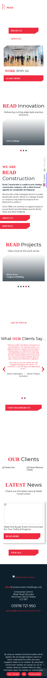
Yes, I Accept (13, 674)
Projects (16, 31)
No (24, 674)
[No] (43, 664)
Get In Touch (18, 323)
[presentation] (4, 367)
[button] (21, 150)
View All (16, 553)
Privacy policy (35, 674)
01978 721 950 (23, 606)
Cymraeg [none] (44, 162)
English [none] (44, 178)
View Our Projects (19, 408)
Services (16, 39)
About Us (7, 218)
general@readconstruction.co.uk (23, 610)
